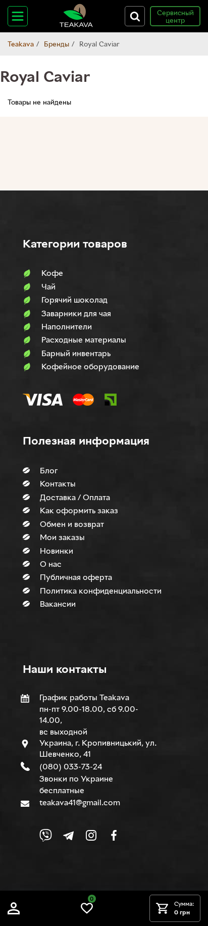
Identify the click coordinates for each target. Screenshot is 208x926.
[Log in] (14, 911)
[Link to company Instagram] (91, 835)
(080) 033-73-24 (70, 766)
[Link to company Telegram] (68, 835)
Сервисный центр (175, 16)
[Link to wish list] (87, 911)
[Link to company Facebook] (114, 835)
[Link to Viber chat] (45, 835)
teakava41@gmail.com (79, 802)
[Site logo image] (76, 25)
